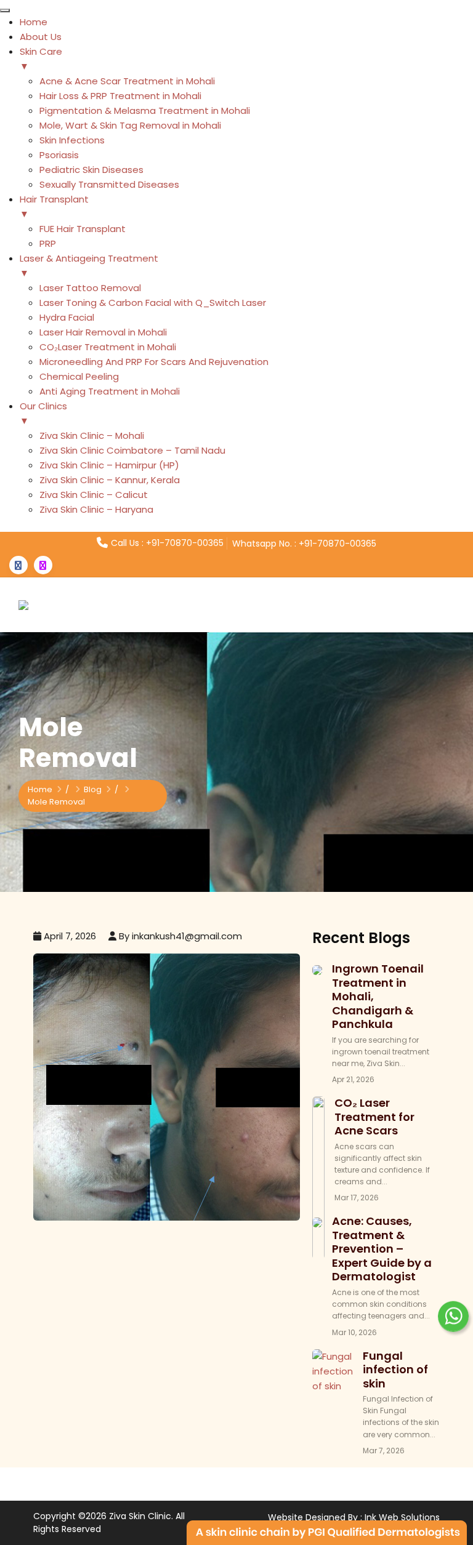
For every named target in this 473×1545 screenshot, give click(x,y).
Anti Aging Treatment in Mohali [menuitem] (109, 391)
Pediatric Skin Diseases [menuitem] (91, 169)
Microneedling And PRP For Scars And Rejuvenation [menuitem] (154, 361)
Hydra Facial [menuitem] (66, 317)
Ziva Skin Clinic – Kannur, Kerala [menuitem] (109, 479)
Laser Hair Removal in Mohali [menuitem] (103, 332)
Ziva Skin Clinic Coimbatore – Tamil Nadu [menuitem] (132, 450)
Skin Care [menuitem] (41, 59)
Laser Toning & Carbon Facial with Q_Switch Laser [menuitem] (152, 302)
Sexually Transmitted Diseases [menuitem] (109, 184)
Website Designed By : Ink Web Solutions (354, 1517)
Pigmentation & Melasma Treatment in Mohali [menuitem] (144, 110)
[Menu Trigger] (5, 10)
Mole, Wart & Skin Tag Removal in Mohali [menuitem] (130, 125)
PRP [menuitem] (47, 243)
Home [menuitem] (33, 21)
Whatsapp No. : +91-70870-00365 (304, 543)
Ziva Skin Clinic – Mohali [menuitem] (91, 435)
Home (40, 789)
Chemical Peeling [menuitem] (79, 376)
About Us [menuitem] (41, 36)
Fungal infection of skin (395, 1369)
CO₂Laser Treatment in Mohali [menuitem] (107, 346)
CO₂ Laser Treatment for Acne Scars (374, 1116)
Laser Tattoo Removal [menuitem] (90, 287)
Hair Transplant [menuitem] (54, 206)
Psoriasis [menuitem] (59, 154)
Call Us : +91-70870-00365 (167, 543)
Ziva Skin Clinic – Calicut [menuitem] (93, 494)
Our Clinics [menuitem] (43, 413)
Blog (93, 789)
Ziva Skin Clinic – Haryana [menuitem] (96, 509)
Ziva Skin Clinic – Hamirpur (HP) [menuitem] (109, 465)
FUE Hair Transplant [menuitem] (82, 228)
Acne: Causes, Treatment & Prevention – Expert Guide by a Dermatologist (382, 1248)
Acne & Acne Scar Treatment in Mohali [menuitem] (127, 80)
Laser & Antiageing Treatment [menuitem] (89, 265)
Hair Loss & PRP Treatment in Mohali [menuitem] (120, 95)
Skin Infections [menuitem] (72, 140)
